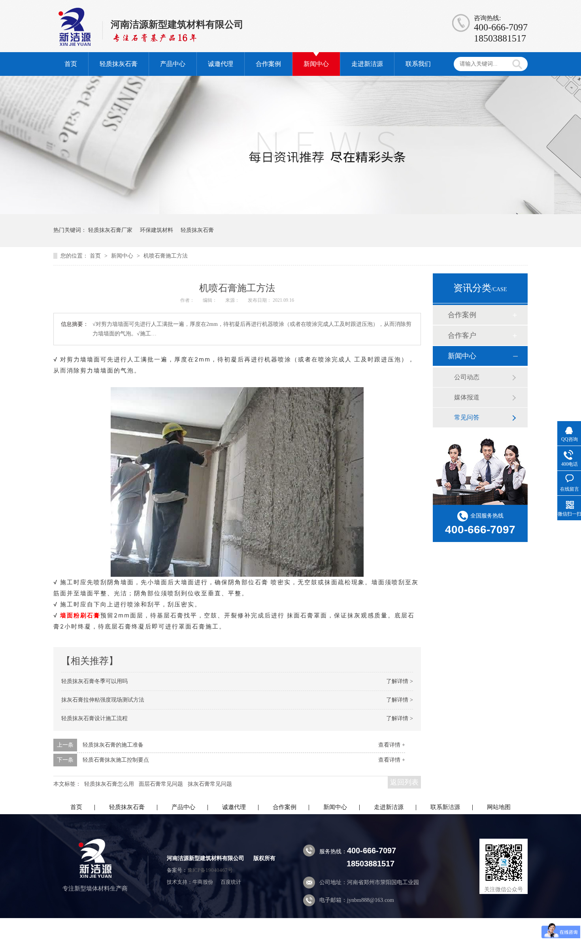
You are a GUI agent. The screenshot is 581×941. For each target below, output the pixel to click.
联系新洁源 (445, 807)
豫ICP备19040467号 (210, 870)
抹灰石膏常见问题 (210, 784)
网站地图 (499, 807)
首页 (70, 63)
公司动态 (466, 377)
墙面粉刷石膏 (80, 615)
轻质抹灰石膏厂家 (110, 230)
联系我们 (418, 63)
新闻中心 (316, 63)
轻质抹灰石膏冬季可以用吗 (94, 681)
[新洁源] (95, 876)
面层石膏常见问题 (161, 784)
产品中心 (172, 63)
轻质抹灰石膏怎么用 (109, 784)
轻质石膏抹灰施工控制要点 (116, 760)
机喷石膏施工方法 (165, 256)
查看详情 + (391, 745)
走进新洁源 (367, 63)
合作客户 (462, 335)
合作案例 (268, 63)
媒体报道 (466, 397)
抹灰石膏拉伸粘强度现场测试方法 (102, 700)
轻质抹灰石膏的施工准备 (113, 745)
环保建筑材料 (156, 230)
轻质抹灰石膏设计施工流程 (94, 718)
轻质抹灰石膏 (119, 63)
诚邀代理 (220, 63)
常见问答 (466, 417)
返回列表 (404, 782)
